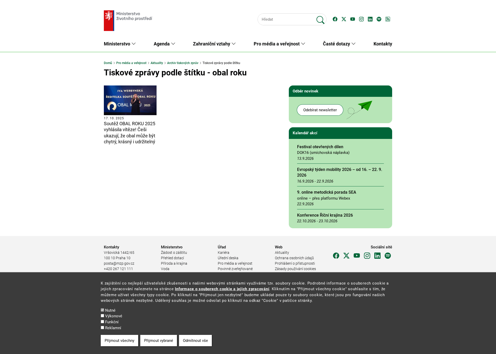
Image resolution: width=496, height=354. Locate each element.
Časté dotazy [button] (337, 43)
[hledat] (320, 18)
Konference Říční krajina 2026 (325, 215)
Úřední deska (228, 258)
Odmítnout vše (195, 340)
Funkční (112, 322)
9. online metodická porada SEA (326, 192)
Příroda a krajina (174, 263)
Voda (165, 269)
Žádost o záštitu (174, 252)
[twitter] (346, 256)
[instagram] (367, 256)
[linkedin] (377, 256)
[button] (335, 19)
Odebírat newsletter (320, 110)
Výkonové (113, 316)
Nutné (110, 310)
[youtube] (357, 256)
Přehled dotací (172, 258)
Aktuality (157, 63)
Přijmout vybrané (158, 340)
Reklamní (113, 328)
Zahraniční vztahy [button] (212, 43)
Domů (108, 63)
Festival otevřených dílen (320, 146)
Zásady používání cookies (295, 269)
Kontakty (383, 43)
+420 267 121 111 (118, 269)
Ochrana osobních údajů (294, 258)
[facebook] (336, 256)
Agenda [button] (162, 43)
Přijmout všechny (119, 340)
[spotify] (388, 256)
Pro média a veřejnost (131, 63)
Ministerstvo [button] (117, 43)
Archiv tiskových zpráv (182, 63)
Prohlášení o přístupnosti (295, 263)
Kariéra (223, 252)
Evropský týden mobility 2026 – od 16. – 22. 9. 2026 (339, 172)
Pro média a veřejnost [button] (277, 43)
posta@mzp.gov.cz (119, 263)
